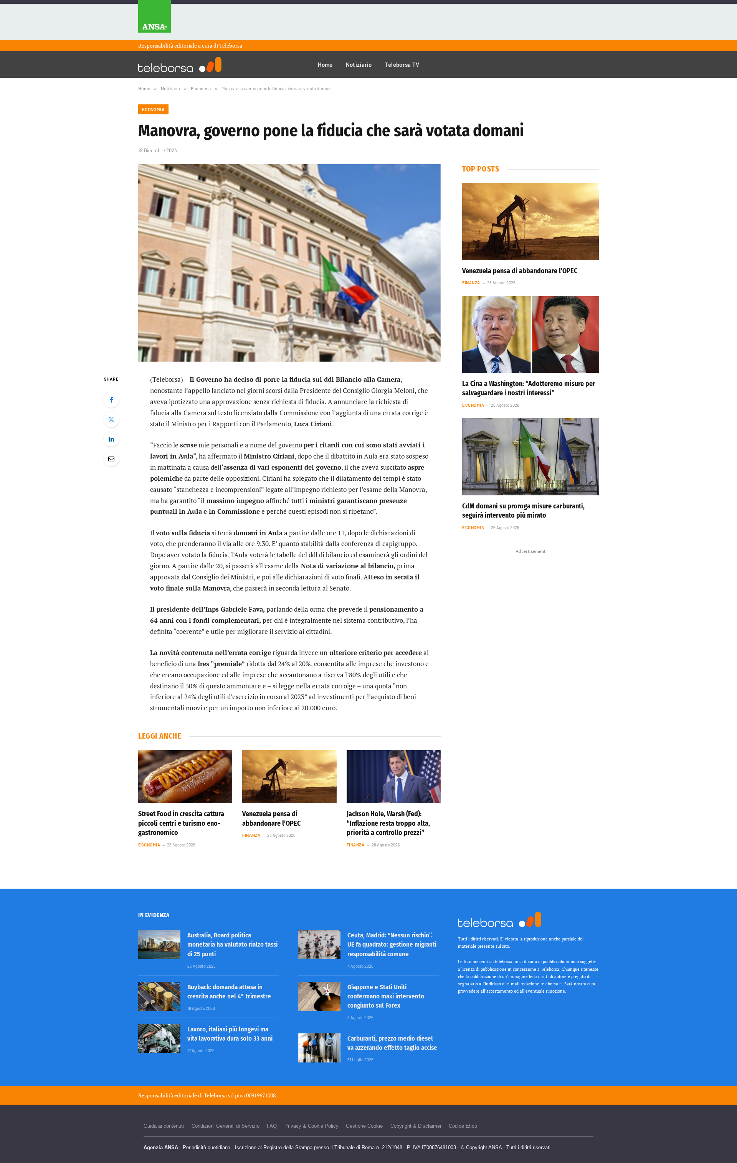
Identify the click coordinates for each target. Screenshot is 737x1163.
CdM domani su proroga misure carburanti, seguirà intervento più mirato (523, 511)
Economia (153, 109)
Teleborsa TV (402, 64)
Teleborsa (230, 45)
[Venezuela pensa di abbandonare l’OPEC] (289, 776)
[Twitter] (111, 419)
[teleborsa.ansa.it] (179, 64)
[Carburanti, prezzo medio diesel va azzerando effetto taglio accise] (319, 1047)
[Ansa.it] (154, 20)
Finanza (251, 835)
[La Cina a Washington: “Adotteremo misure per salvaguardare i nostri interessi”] (530, 334)
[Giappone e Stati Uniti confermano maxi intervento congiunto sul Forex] (319, 996)
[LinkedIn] (111, 439)
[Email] (111, 458)
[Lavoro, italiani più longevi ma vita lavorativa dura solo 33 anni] (159, 1038)
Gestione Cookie (364, 1126)
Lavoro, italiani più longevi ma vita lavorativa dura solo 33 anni (230, 1034)
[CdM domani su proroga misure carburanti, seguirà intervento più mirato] (530, 456)
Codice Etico (463, 1126)
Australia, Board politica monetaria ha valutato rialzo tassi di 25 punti (232, 944)
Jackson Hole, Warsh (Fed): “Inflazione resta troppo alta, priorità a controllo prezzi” (388, 823)
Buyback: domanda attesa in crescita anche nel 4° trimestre (229, 991)
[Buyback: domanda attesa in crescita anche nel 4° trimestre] (159, 996)
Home (325, 64)
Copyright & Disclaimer (415, 1126)
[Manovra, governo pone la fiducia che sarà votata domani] (289, 263)
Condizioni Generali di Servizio (225, 1126)
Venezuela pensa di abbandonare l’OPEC (271, 818)
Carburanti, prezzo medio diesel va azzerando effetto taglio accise (392, 1043)
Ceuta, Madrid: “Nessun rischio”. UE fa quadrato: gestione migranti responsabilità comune (391, 944)
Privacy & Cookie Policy (311, 1126)
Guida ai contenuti (164, 1126)
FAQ (272, 1126)
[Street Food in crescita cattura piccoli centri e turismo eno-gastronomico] (185, 776)
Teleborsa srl (219, 1095)
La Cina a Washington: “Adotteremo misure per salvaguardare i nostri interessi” (528, 388)
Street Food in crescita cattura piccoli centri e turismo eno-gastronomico (181, 823)
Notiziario (359, 64)
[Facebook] (111, 399)
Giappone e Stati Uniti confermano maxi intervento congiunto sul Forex (385, 996)
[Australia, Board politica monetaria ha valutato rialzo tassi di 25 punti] (159, 944)
